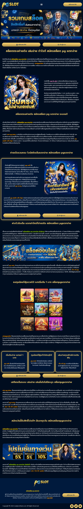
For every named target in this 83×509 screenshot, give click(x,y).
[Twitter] (76, 506)
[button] (41, 4)
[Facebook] (72, 506)
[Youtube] (80, 506)
